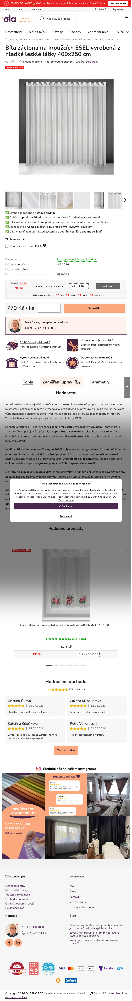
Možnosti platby (14, 886)
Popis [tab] (26, 382)
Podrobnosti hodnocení (57, 62)
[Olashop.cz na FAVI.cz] (15, 968)
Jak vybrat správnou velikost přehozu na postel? (92, 942)
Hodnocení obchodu (64, 682)
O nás (19, 9)
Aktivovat (107, 286)
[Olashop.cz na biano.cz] (32, 968)
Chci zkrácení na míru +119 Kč (26, 246)
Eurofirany (90, 62)
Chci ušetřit (116, 3)
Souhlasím (66, 506)
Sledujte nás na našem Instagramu (68, 769)
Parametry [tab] (98, 382)
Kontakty (35, 9)
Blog (6, 9)
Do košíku (93, 308)
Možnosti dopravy (15, 890)
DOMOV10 (77, 286)
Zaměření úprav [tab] (56, 382)
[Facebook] (8, 943)
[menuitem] (12, 32)
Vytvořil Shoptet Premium (109, 993)
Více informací (65, 500)
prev (6, 606)
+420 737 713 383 (39, 328)
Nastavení (65, 516)
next (122, 606)
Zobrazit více (65, 750)
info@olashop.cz (34, 926)
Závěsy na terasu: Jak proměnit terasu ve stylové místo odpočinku (93, 934)
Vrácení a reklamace (16, 894)
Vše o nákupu (76, 902)
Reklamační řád (13, 908)
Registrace (116, 9)
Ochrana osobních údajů (18, 903)
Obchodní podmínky (16, 899)
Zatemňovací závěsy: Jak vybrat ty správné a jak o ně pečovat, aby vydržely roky (95, 927)
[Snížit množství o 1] (39, 308)
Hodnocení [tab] (64, 393)
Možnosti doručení (15, 269)
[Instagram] (16, 943)
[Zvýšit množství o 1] (56, 308)
